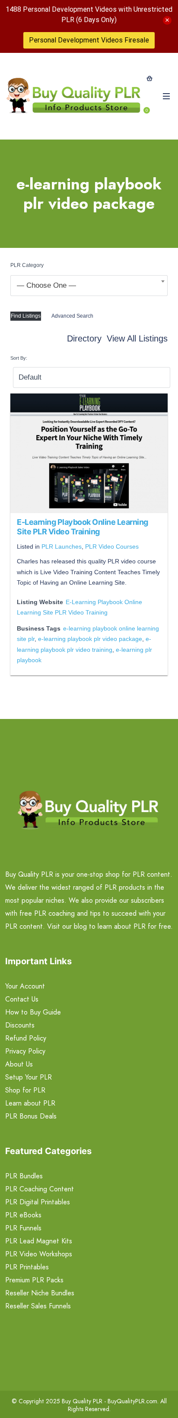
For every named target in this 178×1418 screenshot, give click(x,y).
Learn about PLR (30, 1103)
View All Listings (137, 338)
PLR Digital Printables (37, 1202)
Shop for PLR (25, 1090)
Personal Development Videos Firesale (89, 40)
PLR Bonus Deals (31, 1116)
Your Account (25, 986)
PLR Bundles (24, 1176)
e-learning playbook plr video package (90, 638)
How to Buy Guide (33, 1012)
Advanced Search (72, 316)
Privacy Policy (25, 1051)
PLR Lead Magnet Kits (38, 1241)
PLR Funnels (23, 1228)
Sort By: (18, 358)
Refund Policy (25, 1038)
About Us (19, 1064)
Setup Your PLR (28, 1077)
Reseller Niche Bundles (39, 1293)
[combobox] (89, 285)
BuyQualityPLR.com (132, 1401)
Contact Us (21, 999)
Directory (84, 338)
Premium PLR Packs (34, 1280)
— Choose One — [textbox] (46, 285)
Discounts (20, 1025)
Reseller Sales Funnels (38, 1306)
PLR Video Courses (112, 546)
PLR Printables (27, 1267)
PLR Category (27, 265)
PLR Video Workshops (38, 1254)
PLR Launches (61, 546)
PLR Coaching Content (39, 1189)
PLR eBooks (23, 1215)
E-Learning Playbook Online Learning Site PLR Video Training (82, 527)
